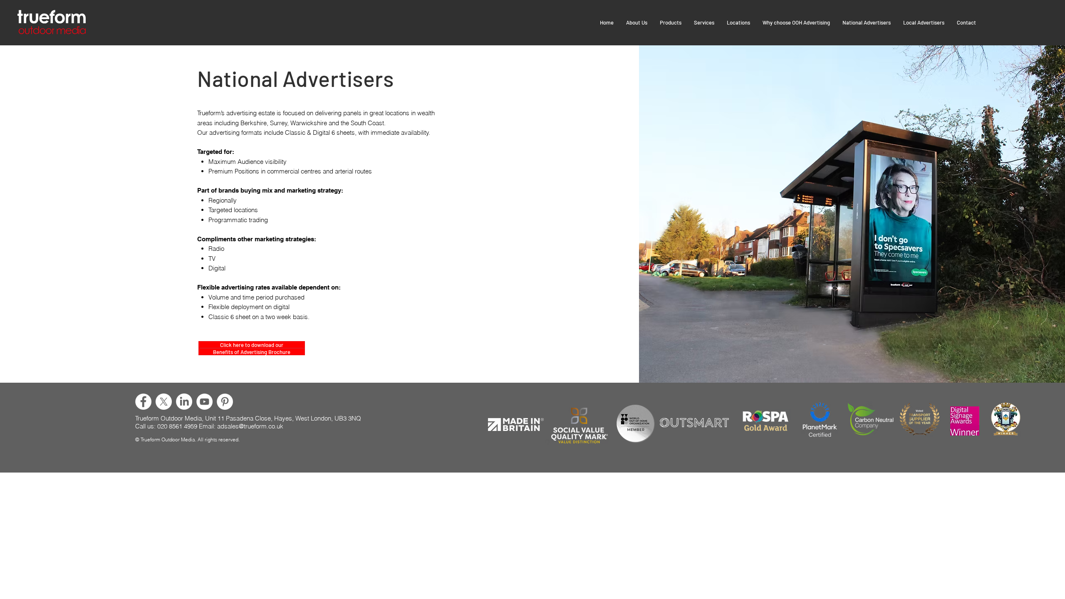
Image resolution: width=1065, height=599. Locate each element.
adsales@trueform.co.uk (250, 426)
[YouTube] (204, 402)
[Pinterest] (225, 402)
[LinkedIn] (184, 402)
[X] (164, 402)
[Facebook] (143, 402)
